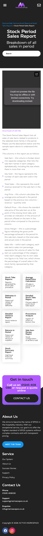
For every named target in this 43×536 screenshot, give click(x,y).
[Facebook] (5, 530)
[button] (4, 5)
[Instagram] (12, 530)
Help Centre (13, 23)
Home (4, 23)
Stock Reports (25, 23)
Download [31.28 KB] (11, 131)
